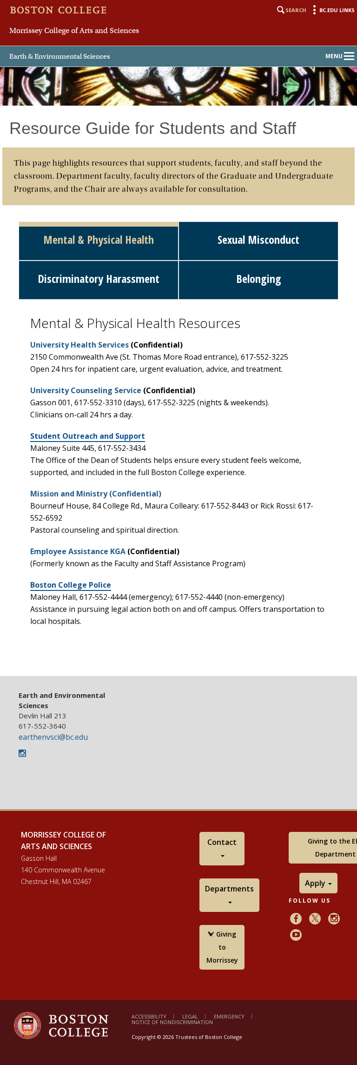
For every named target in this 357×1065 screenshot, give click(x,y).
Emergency (229, 1016)
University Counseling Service (85, 390)
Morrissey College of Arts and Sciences (74, 30)
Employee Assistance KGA (78, 551)
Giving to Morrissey (222, 947)
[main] (178, 391)
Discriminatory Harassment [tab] (98, 278)
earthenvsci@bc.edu (53, 737)
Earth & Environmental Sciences (59, 56)
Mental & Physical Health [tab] (98, 239)
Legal (190, 1016)
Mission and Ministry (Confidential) (95, 494)
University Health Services (79, 345)
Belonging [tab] (258, 278)
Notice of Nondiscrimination (172, 1021)
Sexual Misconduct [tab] (258, 239)
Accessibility (149, 1016)
